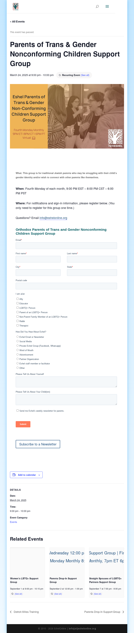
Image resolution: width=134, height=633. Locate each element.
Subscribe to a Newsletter (38, 444)
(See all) (85, 75)
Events (13, 522)
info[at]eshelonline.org (82, 628)
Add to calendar (27, 474)
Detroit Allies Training (26, 612)
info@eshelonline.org (53, 217)
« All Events (17, 21)
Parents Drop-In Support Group (102, 612)
